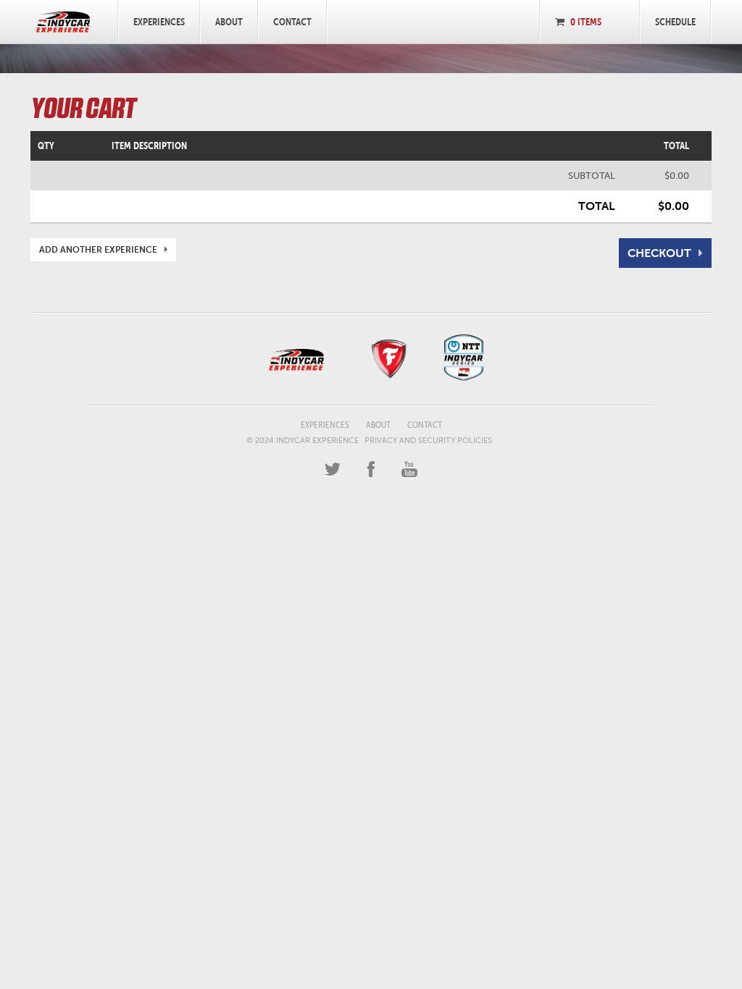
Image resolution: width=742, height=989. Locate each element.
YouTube (409, 470)
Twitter (332, 470)
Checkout (659, 253)
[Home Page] (63, 22)
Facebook (371, 470)
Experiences (159, 21)
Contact (292, 21)
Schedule (675, 21)
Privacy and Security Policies (428, 440)
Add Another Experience (98, 250)
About (229, 21)
